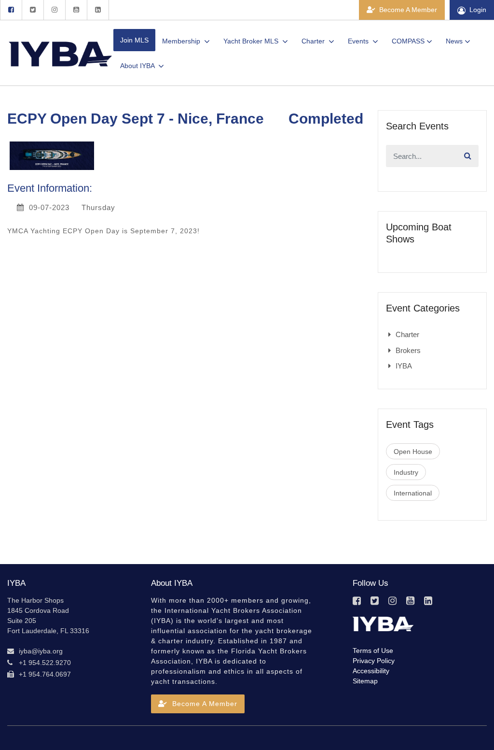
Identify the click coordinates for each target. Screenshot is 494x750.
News (454, 41)
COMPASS (408, 41)
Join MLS (134, 40)
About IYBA (138, 66)
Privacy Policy (374, 661)
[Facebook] (11, 10)
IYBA (404, 366)
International (413, 493)
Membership (182, 41)
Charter (314, 41)
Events (359, 41)
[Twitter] (32, 10)
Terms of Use (373, 650)
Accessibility (371, 671)
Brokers (408, 350)
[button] (198, 703)
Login (477, 10)
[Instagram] (54, 10)
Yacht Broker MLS (251, 41)
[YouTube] (76, 10)
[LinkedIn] (98, 10)
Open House (413, 451)
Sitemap (365, 681)
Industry (406, 472)
